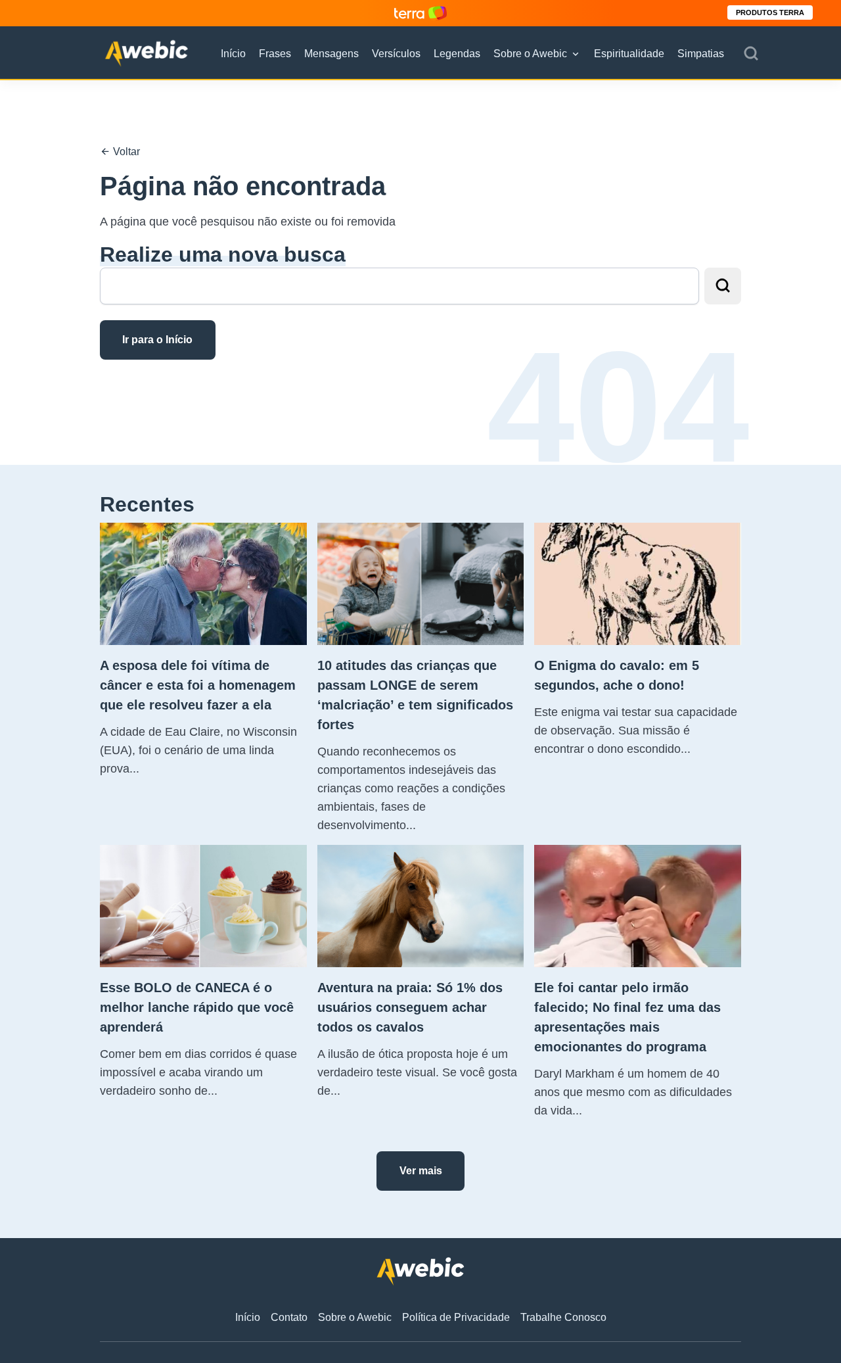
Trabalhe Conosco (563, 1317)
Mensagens (331, 53)
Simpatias (700, 53)
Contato (289, 1317)
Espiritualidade (629, 53)
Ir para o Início (157, 339)
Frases (275, 53)
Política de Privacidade (456, 1317)
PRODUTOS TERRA (770, 12)
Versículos (396, 53)
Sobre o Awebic (530, 53)
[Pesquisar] (751, 54)
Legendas (457, 53)
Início (233, 53)
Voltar (125, 151)
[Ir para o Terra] (420, 12)
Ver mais (420, 1170)
